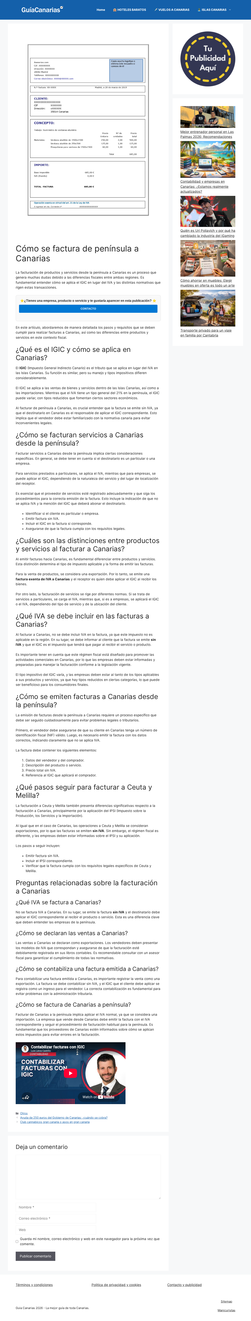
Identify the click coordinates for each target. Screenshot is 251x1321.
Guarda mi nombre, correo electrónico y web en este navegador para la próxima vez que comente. (90, 1241)
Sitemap (226, 1301)
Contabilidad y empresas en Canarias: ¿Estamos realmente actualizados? (204, 187)
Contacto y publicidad (184, 1285)
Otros (24, 1113)
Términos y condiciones (34, 1285)
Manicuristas (226, 1310)
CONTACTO (88, 308)
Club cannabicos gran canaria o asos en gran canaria (55, 1122)
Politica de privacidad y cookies (116, 1285)
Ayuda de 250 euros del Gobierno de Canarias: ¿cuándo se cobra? (63, 1117)
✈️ (171, 10)
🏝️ (211, 10)
